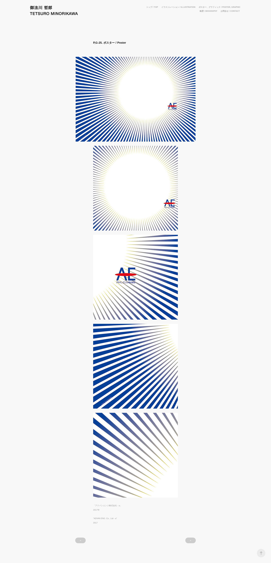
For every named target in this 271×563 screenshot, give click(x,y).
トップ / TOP (152, 7)
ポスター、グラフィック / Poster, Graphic (219, 7)
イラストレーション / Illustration (178, 7)
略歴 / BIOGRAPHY (208, 11)
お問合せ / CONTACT (230, 11)
